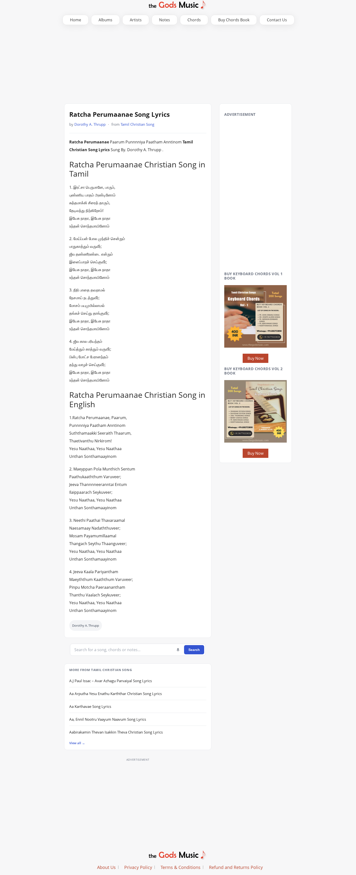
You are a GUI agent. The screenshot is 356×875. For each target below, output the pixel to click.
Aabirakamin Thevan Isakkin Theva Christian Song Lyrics (116, 732)
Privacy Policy (138, 867)
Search (194, 650)
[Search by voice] (178, 649)
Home (75, 20)
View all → (77, 743)
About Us (106, 867)
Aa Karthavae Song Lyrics (90, 706)
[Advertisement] (178, 64)
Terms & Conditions (181, 867)
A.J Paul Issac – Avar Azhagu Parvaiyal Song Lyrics (110, 680)
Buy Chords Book (233, 20)
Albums (105, 20)
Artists (136, 20)
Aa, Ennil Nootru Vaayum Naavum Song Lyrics (107, 719)
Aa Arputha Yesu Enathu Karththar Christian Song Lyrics (115, 693)
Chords (194, 20)
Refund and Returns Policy (236, 867)
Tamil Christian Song (137, 124)
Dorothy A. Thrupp (90, 124)
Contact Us (277, 20)
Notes (164, 20)
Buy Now (255, 358)
